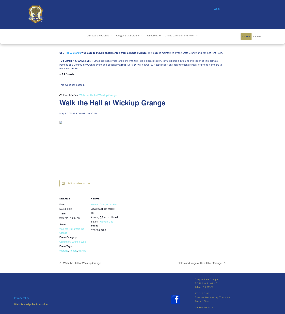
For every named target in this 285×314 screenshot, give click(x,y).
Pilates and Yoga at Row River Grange (199, 263)
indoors (73, 250)
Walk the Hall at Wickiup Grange (82, 263)
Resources (152, 35)
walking (82, 250)
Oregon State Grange (128, 35)
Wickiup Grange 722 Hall (104, 204)
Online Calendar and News (180, 35)
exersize (63, 250)
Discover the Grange (98, 35)
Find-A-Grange (72, 52)
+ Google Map (105, 221)
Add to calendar (76, 183)
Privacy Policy (21, 297)
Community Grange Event (72, 241)
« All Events (66, 74)
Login (217, 8)
